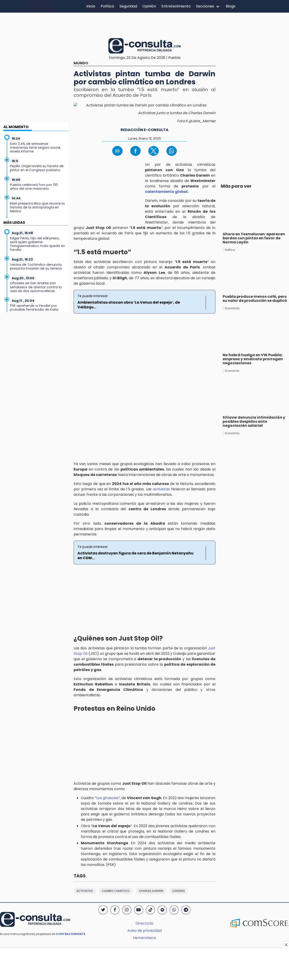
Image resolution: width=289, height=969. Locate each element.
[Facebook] (114, 909)
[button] (117, 151)
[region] (144, 24)
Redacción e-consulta (144, 129)
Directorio (144, 923)
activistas (161, 489)
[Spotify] (162, 909)
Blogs (230, 6)
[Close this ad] (286, 944)
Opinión (149, 6)
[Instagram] (126, 909)
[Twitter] (102, 909)
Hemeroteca (144, 937)
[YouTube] (138, 909)
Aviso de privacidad (144, 930)
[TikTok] (150, 909)
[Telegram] (185, 909)
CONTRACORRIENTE (70, 934)
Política (107, 6)
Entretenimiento (176, 6)
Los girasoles (107, 798)
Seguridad (128, 6)
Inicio (90, 6)
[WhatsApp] (174, 909)
